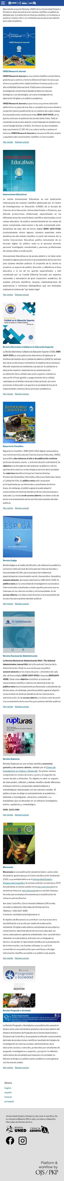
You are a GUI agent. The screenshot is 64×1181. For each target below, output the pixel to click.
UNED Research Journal (14, 71)
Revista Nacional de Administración (20, 656)
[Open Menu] (3, 3)
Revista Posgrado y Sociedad (17, 1010)
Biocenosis (8, 867)
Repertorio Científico (13, 446)
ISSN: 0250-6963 (29, 891)
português (9, 1101)
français (8, 1097)
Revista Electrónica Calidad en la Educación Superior (28, 347)
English (7, 1088)
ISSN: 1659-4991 (44, 887)
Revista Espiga (10, 560)
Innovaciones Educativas (15, 194)
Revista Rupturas (11, 759)
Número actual (22, 142)
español (8, 1092)
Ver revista (8, 142)
